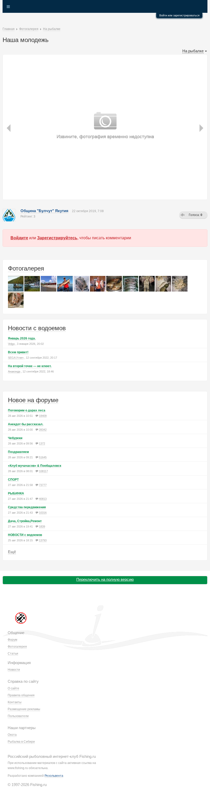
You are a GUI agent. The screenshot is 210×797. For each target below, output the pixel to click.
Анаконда (14, 371)
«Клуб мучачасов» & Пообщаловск (34, 466)
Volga (11, 343)
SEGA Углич (16, 357)
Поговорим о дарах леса (26, 410)
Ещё (12, 552)
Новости (14, 669)
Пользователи (18, 716)
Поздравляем (18, 452)
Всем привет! (18, 352)
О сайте (13, 688)
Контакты (15, 702)
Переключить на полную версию (105, 579)
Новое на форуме (33, 400)
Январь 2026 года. (22, 338)
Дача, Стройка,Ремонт (25, 521)
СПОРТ (13, 479)
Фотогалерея (26, 268)
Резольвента (54, 776)
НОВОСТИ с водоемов (25, 535)
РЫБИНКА (16, 493)
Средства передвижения (27, 507)
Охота (12, 735)
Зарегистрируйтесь (57, 238)
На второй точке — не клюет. (29, 366)
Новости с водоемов (37, 328)
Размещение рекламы (24, 709)
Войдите (19, 238)
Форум (12, 639)
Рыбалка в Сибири (21, 741)
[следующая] (200, 104)
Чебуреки (15, 438)
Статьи (13, 653)
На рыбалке (193, 51)
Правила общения (21, 695)
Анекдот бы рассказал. (25, 424)
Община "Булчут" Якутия (44, 211)
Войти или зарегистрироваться (179, 15)
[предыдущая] (9, 104)
